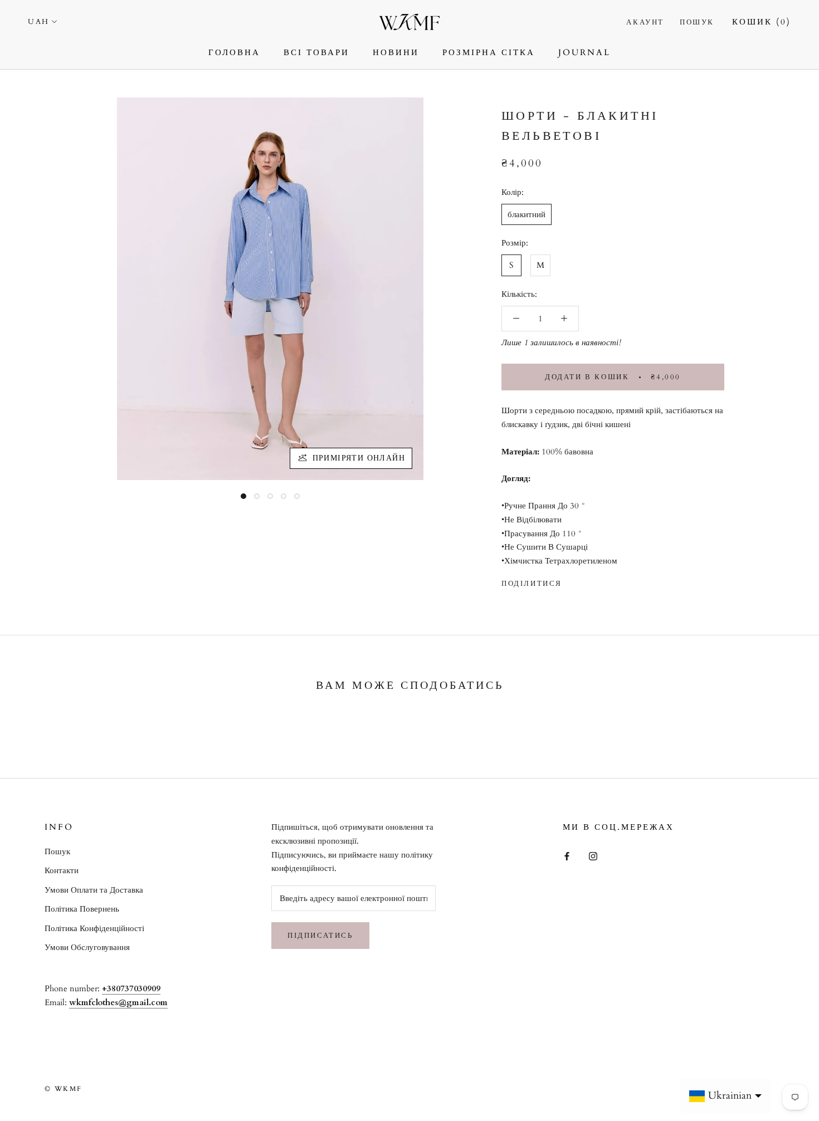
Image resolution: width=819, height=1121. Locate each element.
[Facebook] (572, 580)
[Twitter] (587, 580)
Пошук (697, 22)
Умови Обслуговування (87, 947)
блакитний (526, 213)
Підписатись (320, 936)
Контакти (62, 870)
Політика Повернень (82, 908)
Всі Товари (316, 52)
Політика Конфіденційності (94, 928)
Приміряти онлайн (359, 458)
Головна (234, 52)
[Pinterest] (601, 580)
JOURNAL (584, 52)
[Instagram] (593, 856)
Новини (396, 52)
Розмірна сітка (488, 52)
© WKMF (63, 1088)
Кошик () (761, 21)
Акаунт (645, 22)
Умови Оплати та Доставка (94, 889)
